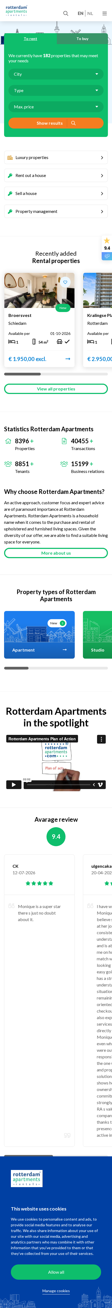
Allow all (56, 1272)
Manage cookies (56, 1290)
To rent (30, 38)
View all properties (56, 388)
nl (90, 13)
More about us (56, 552)
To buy (82, 38)
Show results (50, 123)
